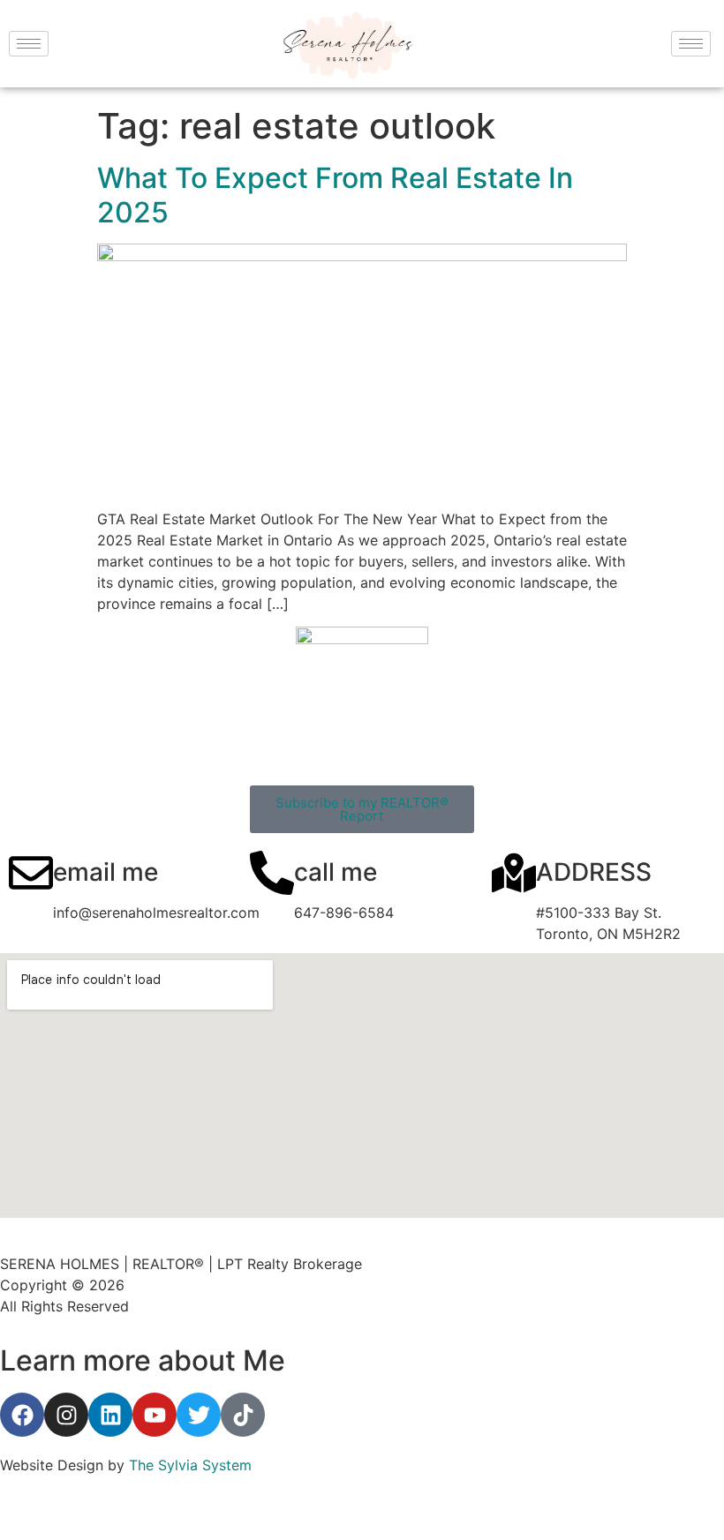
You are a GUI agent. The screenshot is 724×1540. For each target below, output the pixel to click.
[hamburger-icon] (29, 43)
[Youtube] (154, 1415)
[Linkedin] (110, 1415)
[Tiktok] (243, 1415)
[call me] (272, 873)
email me (105, 872)
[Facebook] (22, 1415)
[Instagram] (66, 1415)
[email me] (31, 873)
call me (335, 872)
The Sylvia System (190, 1465)
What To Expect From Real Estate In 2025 (335, 195)
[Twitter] (199, 1415)
